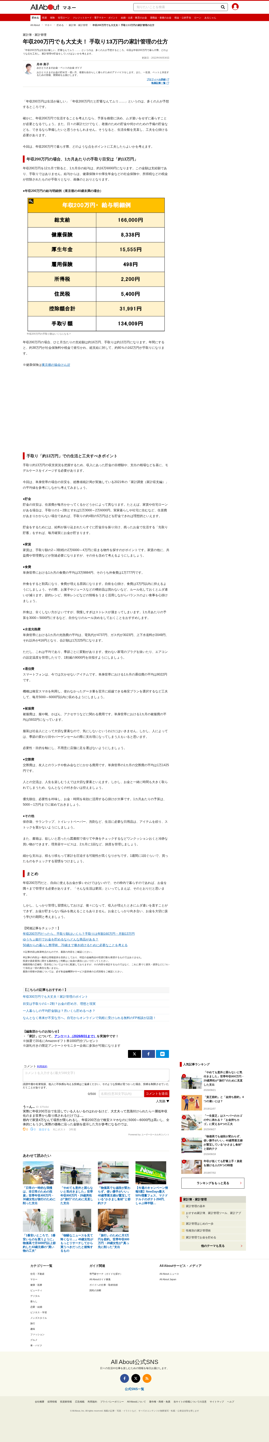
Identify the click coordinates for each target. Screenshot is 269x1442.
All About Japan (168, 1279)
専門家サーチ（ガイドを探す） (105, 1274)
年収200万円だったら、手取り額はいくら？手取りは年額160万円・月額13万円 (79, 933)
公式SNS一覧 (134, 1389)
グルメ (33, 1340)
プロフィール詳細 (156, 79)
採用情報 (52, 1401)
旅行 (32, 1323)
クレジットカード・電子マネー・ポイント (95, 17)
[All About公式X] (135, 1378)
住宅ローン (64, 17)
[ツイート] (134, 1054)
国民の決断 (95, 1290)
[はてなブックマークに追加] (162, 1054)
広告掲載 (79, 1401)
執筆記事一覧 (158, 83)
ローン (197, 17)
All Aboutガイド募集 (100, 1279)
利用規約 (92, 1401)
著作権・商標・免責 (159, 1401)
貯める (35, 17)
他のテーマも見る (213, 1245)
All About (35, 25)
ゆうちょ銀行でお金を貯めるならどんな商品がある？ (60, 939)
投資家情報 (66, 1401)
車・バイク (36, 1345)
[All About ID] (235, 7)
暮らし (33, 1301)
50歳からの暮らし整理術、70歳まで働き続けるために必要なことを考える (75, 945)
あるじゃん (210, 17)
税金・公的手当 (182, 17)
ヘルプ (230, 1401)
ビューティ (36, 1290)
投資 (44, 17)
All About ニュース (169, 1274)
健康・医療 (36, 1285)
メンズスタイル (38, 1318)
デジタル (35, 1296)
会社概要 (39, 1401)
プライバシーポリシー (112, 1401)
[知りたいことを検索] (223, 7)
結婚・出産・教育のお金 (134, 17)
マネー (69, 7)
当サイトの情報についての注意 (190, 1401)
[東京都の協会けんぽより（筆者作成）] (96, 264)
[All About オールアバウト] (44, 7)
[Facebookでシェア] (148, 1054)
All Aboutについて (136, 1401)
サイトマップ (217, 1401)
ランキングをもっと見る (213, 1183)
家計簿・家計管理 (78, 25)
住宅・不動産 (37, 1274)
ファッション (37, 1334)
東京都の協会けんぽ (56, 364)
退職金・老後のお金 (160, 17)
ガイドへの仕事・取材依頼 (103, 1285)
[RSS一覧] (147, 1378)
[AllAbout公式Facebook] (124, 1378)
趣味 (32, 1329)
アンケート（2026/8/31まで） (75, 1036)
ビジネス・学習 (38, 1312)
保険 (52, 17)
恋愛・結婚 (36, 1307)
